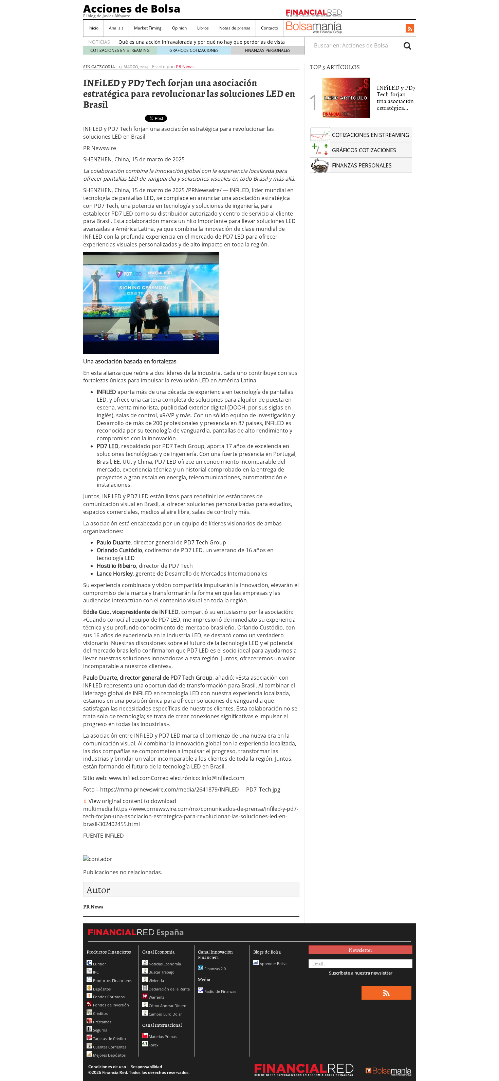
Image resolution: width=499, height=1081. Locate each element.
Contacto (269, 28)
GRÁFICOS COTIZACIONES (194, 50)
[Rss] (410, 29)
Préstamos (101, 1021)
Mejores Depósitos (109, 1055)
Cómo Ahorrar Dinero (167, 1005)
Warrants (156, 997)
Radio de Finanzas (219, 991)
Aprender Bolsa (273, 963)
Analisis (116, 28)
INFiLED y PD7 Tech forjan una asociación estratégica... (396, 97)
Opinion (179, 28)
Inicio (93, 28)
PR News (184, 66)
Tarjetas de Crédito (109, 1038)
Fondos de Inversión (110, 1004)
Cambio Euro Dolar (165, 1014)
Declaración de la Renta (169, 989)
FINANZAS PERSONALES (268, 50)
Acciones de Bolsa (131, 8)
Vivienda (156, 980)
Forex (153, 1044)
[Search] (407, 45)
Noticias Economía (164, 963)
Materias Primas (162, 1036)
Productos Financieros (112, 980)
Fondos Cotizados (108, 996)
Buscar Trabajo (161, 972)
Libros (203, 28)
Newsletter (360, 950)
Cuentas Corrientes (109, 1046)
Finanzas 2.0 (214, 968)
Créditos (100, 1013)
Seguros (99, 1030)
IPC (95, 972)
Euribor (99, 963)
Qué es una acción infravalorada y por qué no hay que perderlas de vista (201, 42)
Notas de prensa (235, 28)
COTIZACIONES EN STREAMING (120, 50)
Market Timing (148, 28)
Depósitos (101, 989)
